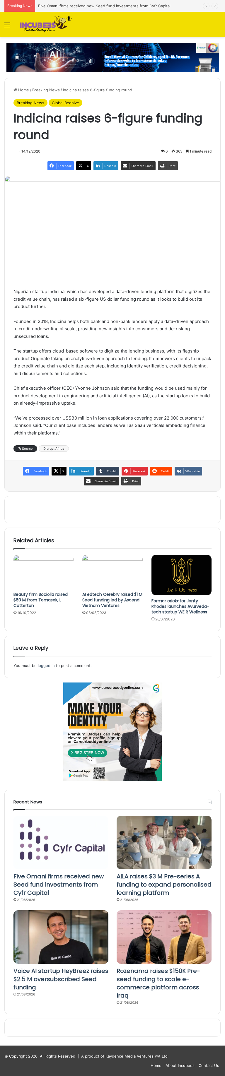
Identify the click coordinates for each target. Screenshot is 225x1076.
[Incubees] (44, 24)
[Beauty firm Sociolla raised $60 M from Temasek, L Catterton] (43, 572)
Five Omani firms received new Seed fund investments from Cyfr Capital (104, 6)
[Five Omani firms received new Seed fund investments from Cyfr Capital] (60, 842)
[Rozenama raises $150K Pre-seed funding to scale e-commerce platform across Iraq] (164, 937)
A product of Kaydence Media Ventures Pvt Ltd (124, 1056)
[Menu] (7, 26)
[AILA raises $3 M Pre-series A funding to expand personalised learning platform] (164, 842)
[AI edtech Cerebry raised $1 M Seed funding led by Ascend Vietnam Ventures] (112, 572)
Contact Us (209, 1065)
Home (23, 90)
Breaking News (46, 90)
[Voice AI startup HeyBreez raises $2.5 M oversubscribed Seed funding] (60, 937)
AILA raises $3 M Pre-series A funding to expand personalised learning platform (164, 884)
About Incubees (180, 1065)
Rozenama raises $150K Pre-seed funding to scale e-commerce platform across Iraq (158, 983)
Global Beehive (65, 102)
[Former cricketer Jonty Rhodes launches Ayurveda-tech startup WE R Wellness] (181, 575)
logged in (46, 665)
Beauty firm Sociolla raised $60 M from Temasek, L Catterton (40, 599)
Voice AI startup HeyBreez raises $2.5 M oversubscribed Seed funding (60, 979)
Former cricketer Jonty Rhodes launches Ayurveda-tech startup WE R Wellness (180, 606)
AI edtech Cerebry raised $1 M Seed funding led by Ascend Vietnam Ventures (112, 599)
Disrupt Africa (53, 449)
